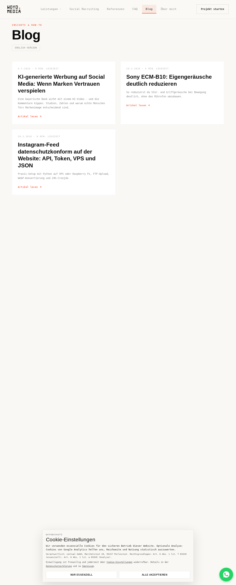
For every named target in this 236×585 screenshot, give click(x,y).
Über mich (168, 9)
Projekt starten (212, 9)
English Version (26, 47)
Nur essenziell (81, 574)
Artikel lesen (28, 116)
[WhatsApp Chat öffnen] (226, 574)
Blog (149, 9)
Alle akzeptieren (154, 574)
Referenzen (115, 9)
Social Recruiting (84, 9)
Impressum (88, 566)
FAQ (135, 9)
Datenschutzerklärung (59, 566)
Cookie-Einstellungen (119, 562)
